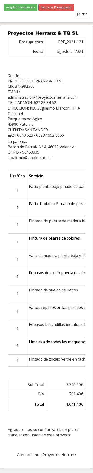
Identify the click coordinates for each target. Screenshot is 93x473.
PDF (84, 14)
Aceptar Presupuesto (20, 7)
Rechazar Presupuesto (56, 7)
